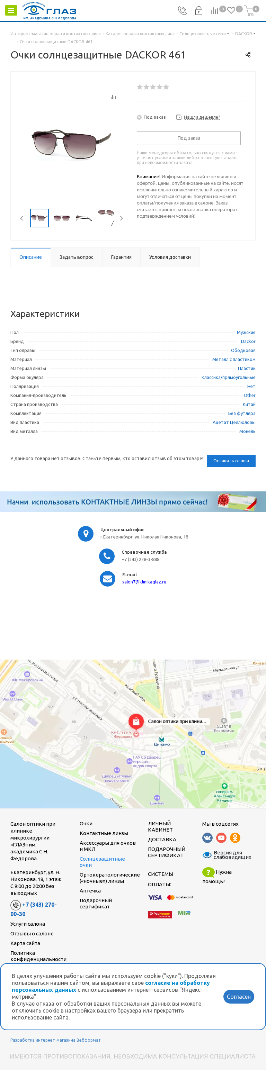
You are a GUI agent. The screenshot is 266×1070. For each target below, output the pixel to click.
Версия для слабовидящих (228, 855)
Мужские (246, 332)
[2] (146, 87)
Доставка (162, 839)
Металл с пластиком (234, 359)
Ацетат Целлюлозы (234, 422)
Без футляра (242, 413)
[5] (166, 87)
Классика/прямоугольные (229, 377)
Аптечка (90, 891)
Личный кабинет (160, 826)
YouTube (221, 838)
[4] (160, 87)
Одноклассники (235, 838)
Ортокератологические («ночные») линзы (110, 878)
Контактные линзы (104, 833)
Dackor (248, 341)
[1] (140, 87)
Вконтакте (207, 838)
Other (250, 395)
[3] (153, 87)
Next (121, 218)
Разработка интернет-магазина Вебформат (55, 1040)
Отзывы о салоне (32, 933)
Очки (86, 823)
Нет (251, 386)
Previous (22, 218)
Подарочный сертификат (96, 903)
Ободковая (243, 350)
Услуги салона (27, 924)
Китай (249, 404)
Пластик (247, 368)
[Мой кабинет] (198, 10)
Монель (247, 431)
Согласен (239, 997)
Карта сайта (25, 943)
